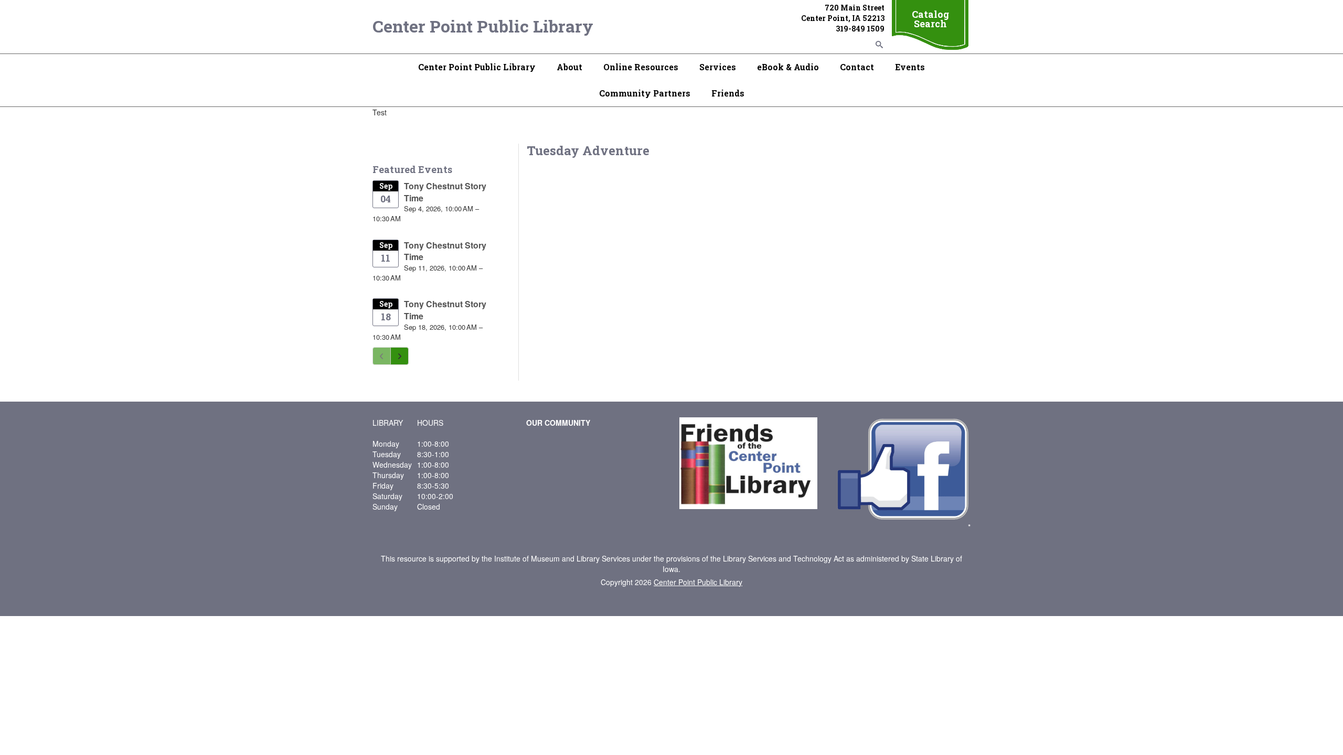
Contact (857, 66)
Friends (727, 93)
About (569, 66)
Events (910, 66)
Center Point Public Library (482, 26)
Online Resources (640, 66)
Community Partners (644, 93)
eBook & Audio (788, 66)
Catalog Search (930, 19)
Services (717, 66)
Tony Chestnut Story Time (445, 192)
